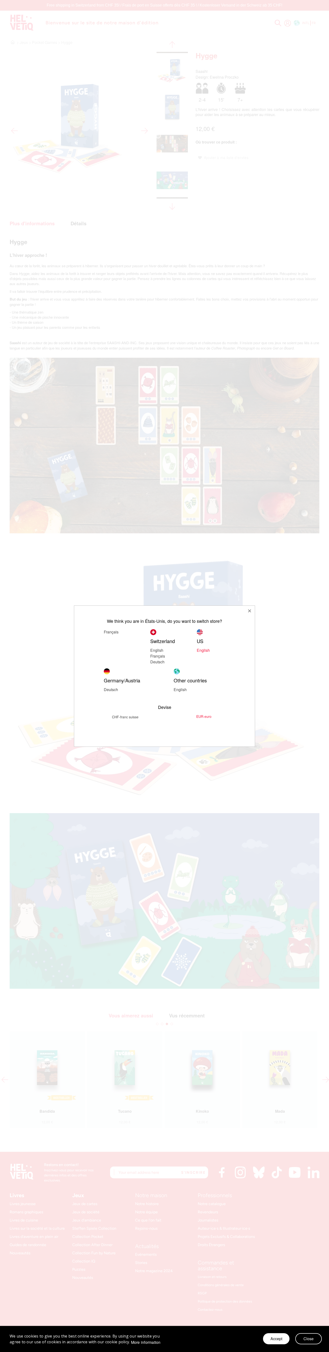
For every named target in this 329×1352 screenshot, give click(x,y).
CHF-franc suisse (125, 716)
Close (308, 1338)
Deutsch (157, 662)
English (180, 689)
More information (146, 1342)
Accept (276, 1338)
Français (111, 632)
